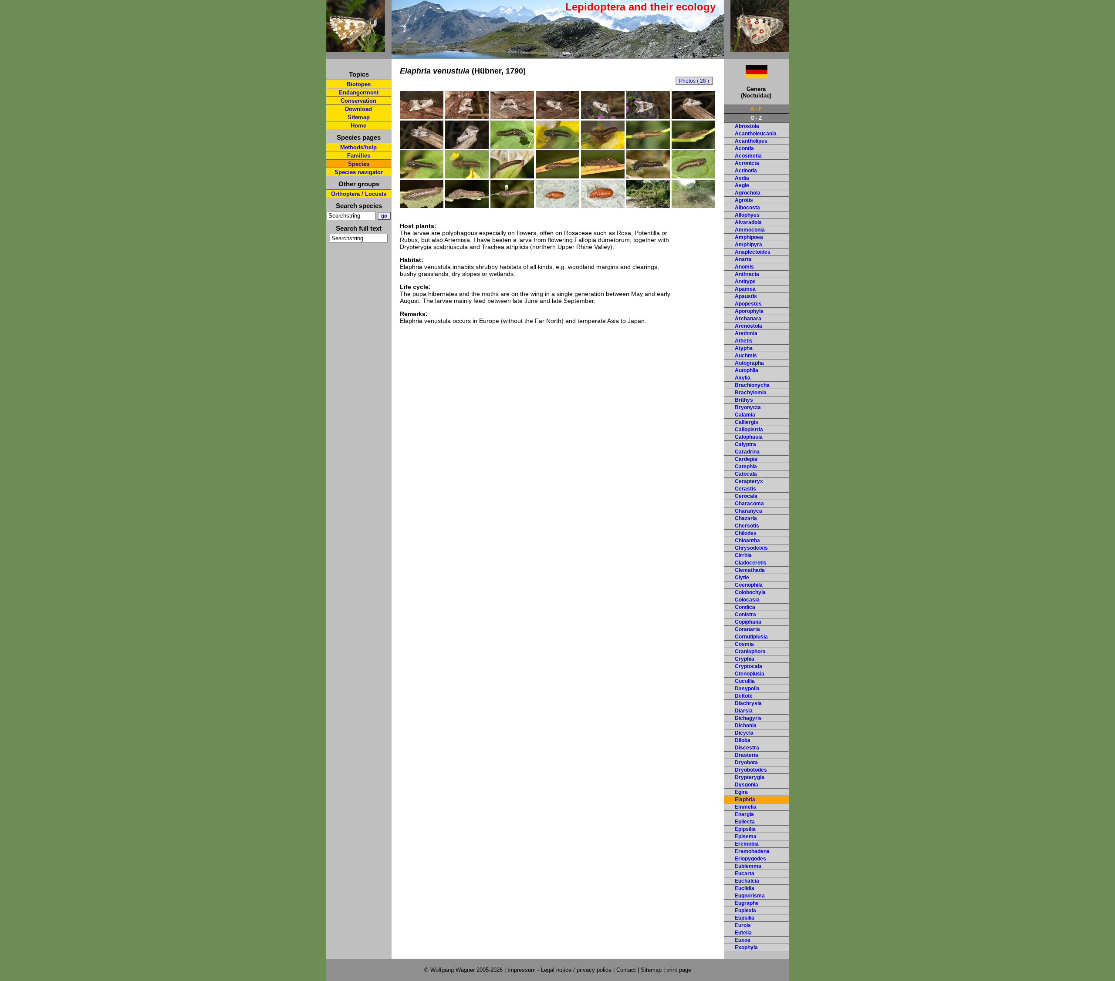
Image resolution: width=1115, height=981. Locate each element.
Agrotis (744, 200)
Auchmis (746, 356)
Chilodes (746, 533)
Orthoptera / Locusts (358, 194)
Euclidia (744, 888)
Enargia (744, 814)
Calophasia (749, 437)
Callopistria (749, 430)
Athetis (744, 341)
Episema (746, 836)
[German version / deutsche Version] (745, 76)
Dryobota (746, 762)
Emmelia (746, 807)
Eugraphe (747, 903)
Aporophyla (749, 311)
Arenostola (748, 326)
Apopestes (748, 304)
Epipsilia (745, 829)
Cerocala (746, 496)
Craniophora (750, 651)
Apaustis (746, 296)
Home (358, 125)
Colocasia (747, 600)
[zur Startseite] (355, 48)
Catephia (746, 467)
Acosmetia (748, 156)
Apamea (745, 289)
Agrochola (747, 193)
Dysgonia (746, 785)
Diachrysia (748, 703)
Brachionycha (752, 385)
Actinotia (746, 171)
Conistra (745, 614)
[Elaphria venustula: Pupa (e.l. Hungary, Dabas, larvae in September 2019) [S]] (557, 205)
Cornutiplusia (751, 637)
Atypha (744, 348)
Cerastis (745, 489)
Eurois (743, 925)
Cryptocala (748, 666)
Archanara (748, 319)
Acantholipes (751, 141)
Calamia (745, 415)
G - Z (756, 118)
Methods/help (358, 147)
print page (678, 970)
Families (358, 155)
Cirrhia (743, 555)
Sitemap (359, 117)
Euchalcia (747, 881)
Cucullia (745, 681)
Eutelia (743, 933)
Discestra (747, 748)
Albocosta (747, 208)
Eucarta (744, 873)
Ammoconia (750, 230)
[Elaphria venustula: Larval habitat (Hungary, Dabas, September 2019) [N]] (693, 205)
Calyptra (745, 444)
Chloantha (747, 541)
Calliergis (746, 422)
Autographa (749, 363)
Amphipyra (748, 245)
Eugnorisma (750, 896)
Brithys (744, 400)
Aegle (742, 185)
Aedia (742, 178)
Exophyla (746, 947)
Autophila (746, 370)
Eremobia (747, 844)
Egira (741, 792)
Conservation (358, 100)
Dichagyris (748, 718)
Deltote (744, 696)
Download (358, 109)
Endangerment (358, 92)
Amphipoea (749, 237)
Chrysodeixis (751, 548)
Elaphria (745, 799)
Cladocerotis (751, 563)
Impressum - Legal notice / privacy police (560, 970)
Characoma (749, 504)
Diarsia (744, 711)
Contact (626, 970)
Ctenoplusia (749, 674)
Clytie (742, 577)
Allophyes (747, 215)
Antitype (745, 282)
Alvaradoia (748, 222)
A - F (756, 109)
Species (358, 164)
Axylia (742, 378)
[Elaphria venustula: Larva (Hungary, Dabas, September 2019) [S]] (512, 176)
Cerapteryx (749, 481)
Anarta (743, 259)
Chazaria (746, 518)
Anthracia (747, 274)
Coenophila (749, 585)
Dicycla (744, 733)
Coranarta (747, 629)
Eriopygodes (750, 859)
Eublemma (748, 866)
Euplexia (745, 910)
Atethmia (746, 333)
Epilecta (745, 822)
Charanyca (748, 511)
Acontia (744, 148)
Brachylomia (751, 393)
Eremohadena (752, 851)
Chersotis (747, 526)
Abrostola (747, 126)
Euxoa (742, 940)
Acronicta (747, 163)
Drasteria (746, 755)
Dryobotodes (751, 770)
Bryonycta (748, 407)
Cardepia (746, 459)
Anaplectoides (752, 252)
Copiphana (748, 622)
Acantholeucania (756, 134)
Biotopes (359, 84)
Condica (745, 607)
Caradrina (747, 452)
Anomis (744, 267)
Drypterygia (749, 777)
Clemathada (750, 570)
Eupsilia (744, 918)
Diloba (742, 740)
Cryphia (744, 659)
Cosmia (744, 644)
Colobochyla (750, 592)
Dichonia (746, 725)
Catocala (746, 474)
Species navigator (358, 172)
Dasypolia (747, 688)
